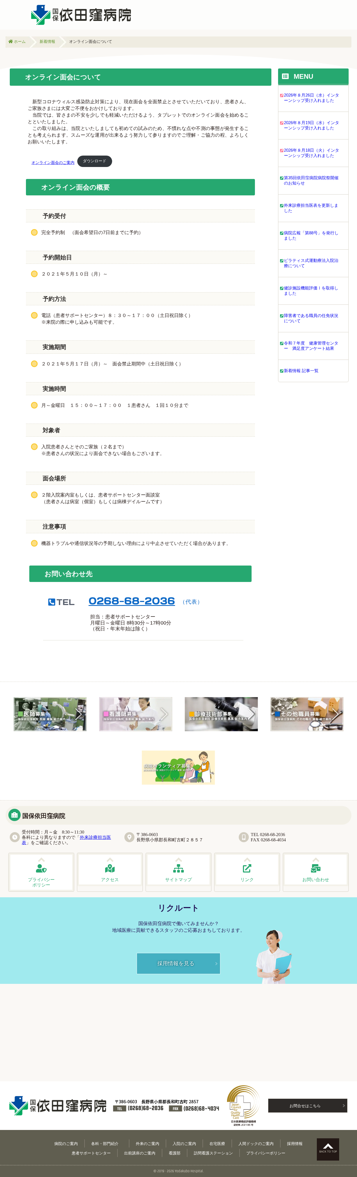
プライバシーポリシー (265, 1153)
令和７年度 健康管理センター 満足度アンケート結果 (311, 345)
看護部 (174, 1153)
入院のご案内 (184, 1143)
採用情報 (295, 1143)
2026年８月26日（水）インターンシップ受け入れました (311, 97)
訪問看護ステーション (213, 1153)
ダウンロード (94, 161)
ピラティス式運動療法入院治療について (311, 263)
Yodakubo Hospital (189, 1171)
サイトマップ (178, 879)
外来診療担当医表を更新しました (311, 208)
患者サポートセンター (91, 1153)
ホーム (19, 41)
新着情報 (47, 41)
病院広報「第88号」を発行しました (311, 235)
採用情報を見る (175, 963)
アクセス (110, 879)
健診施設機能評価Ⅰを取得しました (311, 290)
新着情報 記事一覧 (301, 370)
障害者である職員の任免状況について (311, 318)
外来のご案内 (147, 1143)
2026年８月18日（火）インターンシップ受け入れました (311, 153)
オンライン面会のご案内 (53, 162)
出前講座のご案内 (139, 1153)
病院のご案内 (66, 1143)
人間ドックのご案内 (256, 1143)
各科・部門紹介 (106, 1143)
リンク (247, 879)
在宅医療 (217, 1143)
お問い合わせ (315, 879)
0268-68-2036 (132, 600)
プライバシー (41, 882)
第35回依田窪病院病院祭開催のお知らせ (311, 180)
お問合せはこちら (305, 1106)
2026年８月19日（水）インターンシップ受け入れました (311, 125)
